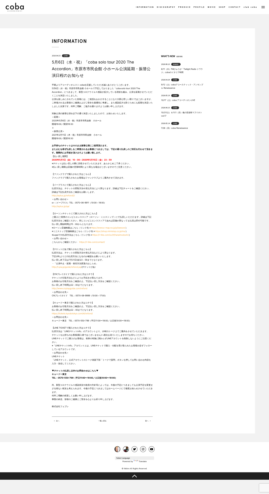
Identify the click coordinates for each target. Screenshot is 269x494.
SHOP (222, 7)
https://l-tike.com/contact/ (92, 242)
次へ (57, 421)
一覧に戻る (102, 421)
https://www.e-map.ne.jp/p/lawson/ (108, 227)
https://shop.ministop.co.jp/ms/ (110, 231)
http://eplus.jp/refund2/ (63, 195)
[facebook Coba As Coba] (126, 448)
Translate (143, 461)
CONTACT (235, 7)
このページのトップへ (134, 476)
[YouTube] (152, 448)
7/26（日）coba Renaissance (174, 128)
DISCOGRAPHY (166, 7)
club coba (250, 7)
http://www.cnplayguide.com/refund (69, 288)
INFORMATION (145, 7)
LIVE (66, 56)
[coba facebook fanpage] (117, 448)
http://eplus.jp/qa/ (60, 206)
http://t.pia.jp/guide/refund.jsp (66, 267)
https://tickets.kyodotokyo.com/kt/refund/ (72, 313)
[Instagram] (143, 448)
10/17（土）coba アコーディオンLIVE (178, 100)
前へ (147, 421)
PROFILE (199, 7)
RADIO (175, 64)
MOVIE (212, 7)
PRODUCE (184, 7)
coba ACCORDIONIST (15, 7)
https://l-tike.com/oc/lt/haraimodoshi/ (110, 235)
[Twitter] (134, 448)
